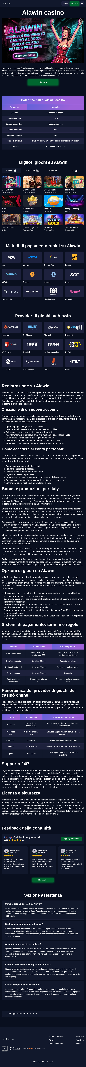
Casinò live (30, 170)
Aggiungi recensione (71, 839)
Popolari (9, 170)
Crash (51, 170)
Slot (72, 170)
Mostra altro (43, 880)
